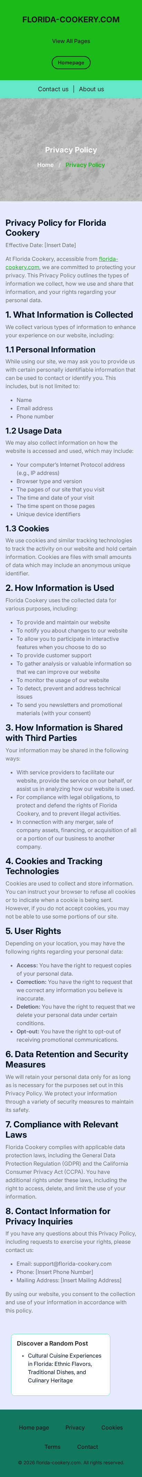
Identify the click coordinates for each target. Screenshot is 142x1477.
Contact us (53, 89)
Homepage (71, 62)
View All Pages (71, 41)
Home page (34, 1427)
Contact (87, 1446)
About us (91, 89)
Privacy (75, 1427)
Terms (52, 1446)
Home (45, 164)
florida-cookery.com (71, 19)
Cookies (112, 1427)
